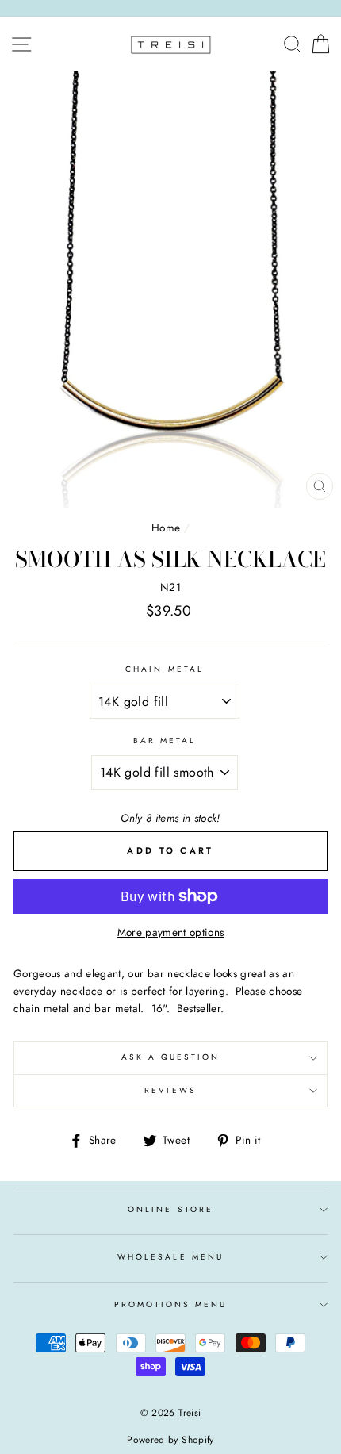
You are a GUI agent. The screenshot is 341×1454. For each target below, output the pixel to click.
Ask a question (170, 1057)
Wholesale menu (170, 1257)
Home (165, 527)
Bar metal (165, 740)
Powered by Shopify (170, 1440)
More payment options (170, 932)
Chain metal (164, 669)
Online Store (170, 1209)
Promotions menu (171, 1304)
